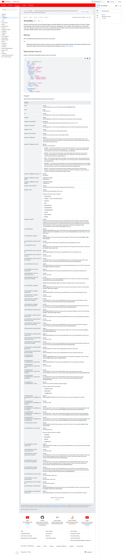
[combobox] (98, 1)
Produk (30, 17)
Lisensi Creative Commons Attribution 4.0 (58, 505)
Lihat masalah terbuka (51, 538)
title (29, 70)
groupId (30, 85)
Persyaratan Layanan (75, 533)
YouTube (8, 2)
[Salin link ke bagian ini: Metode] (31, 35)
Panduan (10, 5)
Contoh (24, 5)
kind (28, 61)
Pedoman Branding (75, 535)
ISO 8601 (76, 123)
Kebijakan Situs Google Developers (53, 506)
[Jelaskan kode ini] (85, 58)
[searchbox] (9, 10)
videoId (31, 91)
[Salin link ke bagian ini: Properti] (30, 96)
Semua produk (80, 546)
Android (38, 546)
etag (28, 63)
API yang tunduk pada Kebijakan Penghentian (81, 540)
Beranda (4, 5)
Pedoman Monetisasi (75, 538)
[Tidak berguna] (90, 17)
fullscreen (118, 6)
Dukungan (31, 5)
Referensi (17, 5)
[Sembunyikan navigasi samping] (17, 552)
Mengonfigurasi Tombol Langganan (29, 538)
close (121, 6)
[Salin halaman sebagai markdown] (39, 21)
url (31, 75)
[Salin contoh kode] (90, 58)
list (24, 41)
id (27, 64)
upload (30, 90)
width (32, 77)
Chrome (45, 546)
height (32, 78)
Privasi (29, 552)
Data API (16, 2)
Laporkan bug (49, 533)
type (29, 84)
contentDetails (31, 88)
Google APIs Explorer (25, 533)
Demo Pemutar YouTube (26, 535)
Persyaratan (23, 552)
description (31, 71)
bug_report (116, 6)
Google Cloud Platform (61, 546)
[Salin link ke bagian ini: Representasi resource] (42, 52)
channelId (30, 68)
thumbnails (31, 73)
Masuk (119, 1)
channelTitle (31, 83)
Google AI (71, 546)
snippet (29, 65)
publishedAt (31, 67)
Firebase (52, 546)
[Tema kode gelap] (87, 58)
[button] (9, 16)
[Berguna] (88, 17)
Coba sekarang (69, 46)
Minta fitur (48, 535)
